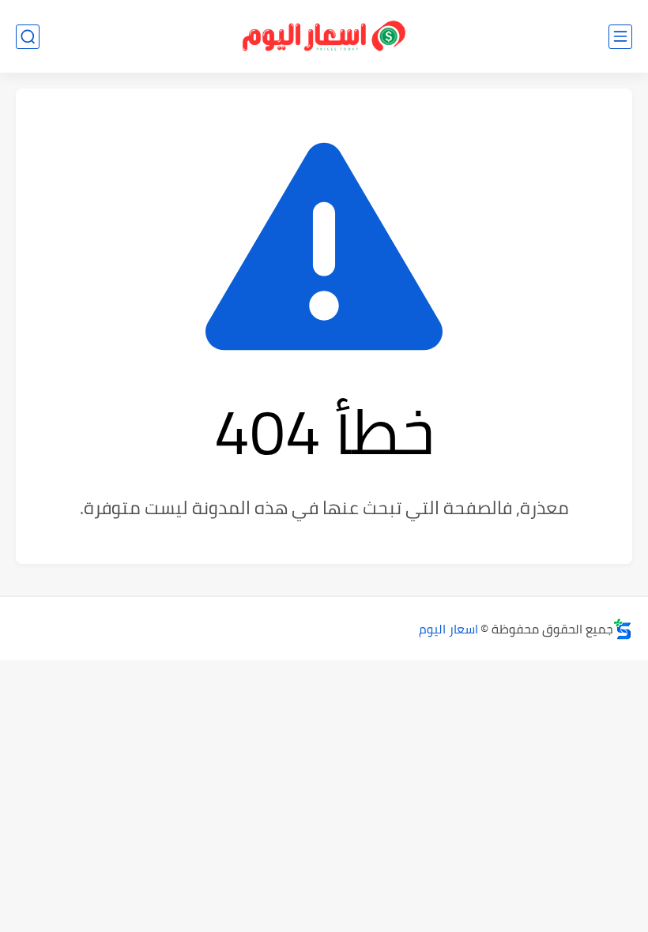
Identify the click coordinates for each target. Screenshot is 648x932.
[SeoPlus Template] (622, 629)
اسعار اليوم (448, 629)
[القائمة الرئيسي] (620, 36)
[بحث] (28, 36)
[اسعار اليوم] (324, 36)
